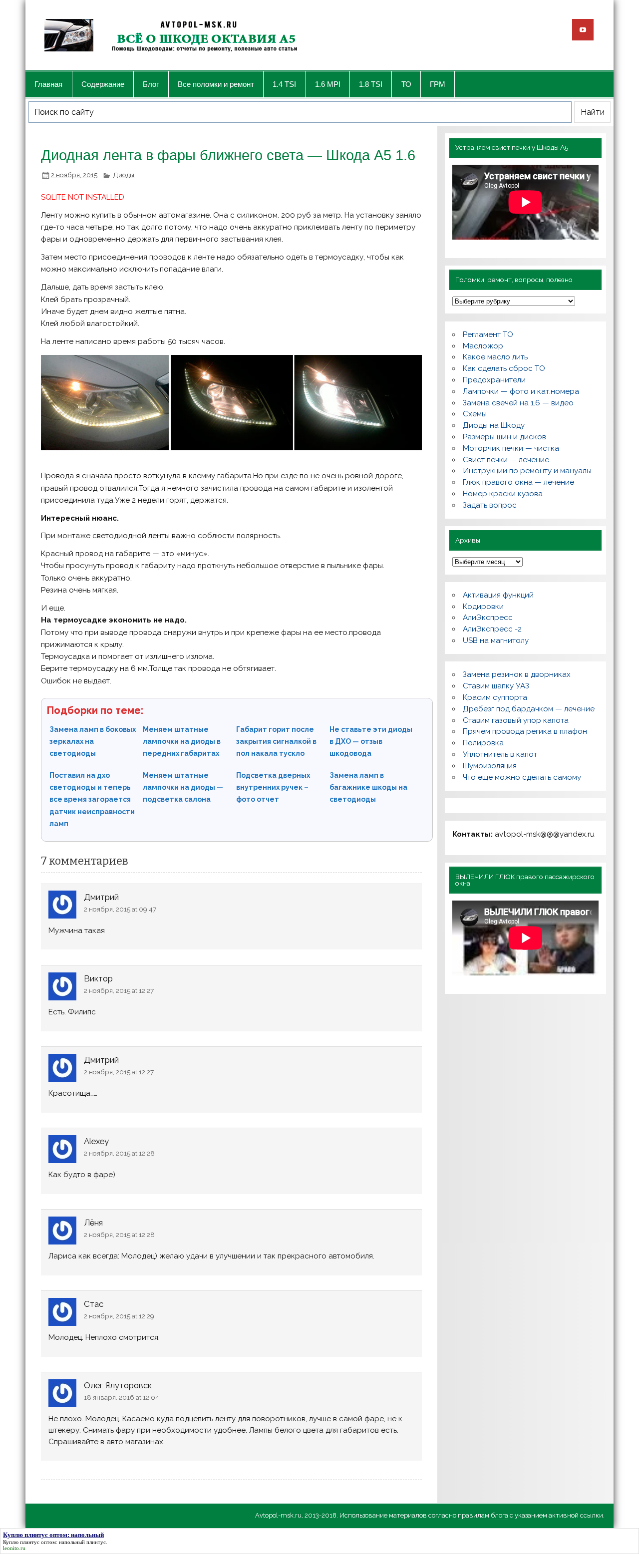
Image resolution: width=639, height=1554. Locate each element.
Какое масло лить (495, 356)
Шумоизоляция (490, 765)
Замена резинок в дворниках (517, 674)
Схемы (475, 413)
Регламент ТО (488, 334)
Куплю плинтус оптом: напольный (44, 1542)
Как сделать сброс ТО (504, 368)
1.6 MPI (327, 84)
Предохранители (494, 379)
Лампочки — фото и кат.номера (521, 391)
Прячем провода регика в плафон (525, 731)
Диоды (123, 175)
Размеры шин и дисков (504, 436)
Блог (151, 84)
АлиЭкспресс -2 (492, 628)
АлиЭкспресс (488, 617)
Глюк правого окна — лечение (518, 482)
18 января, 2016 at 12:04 (121, 1397)
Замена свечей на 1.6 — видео (518, 402)
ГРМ (437, 84)
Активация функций (498, 595)
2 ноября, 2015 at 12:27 (119, 990)
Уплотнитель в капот (500, 754)
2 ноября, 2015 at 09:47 (120, 909)
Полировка (483, 742)
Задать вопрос (490, 505)
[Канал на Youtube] (582, 29)
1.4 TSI (284, 84)
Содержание (102, 84)
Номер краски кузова (503, 493)
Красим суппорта (495, 697)
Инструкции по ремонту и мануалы (527, 470)
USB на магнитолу (496, 640)
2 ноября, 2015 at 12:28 (119, 1153)
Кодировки (483, 606)
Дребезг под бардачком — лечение (529, 708)
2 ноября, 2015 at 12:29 (119, 1316)
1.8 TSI (370, 84)
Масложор (483, 345)
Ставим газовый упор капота (516, 720)
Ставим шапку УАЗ (496, 685)
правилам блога (483, 1515)
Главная (48, 84)
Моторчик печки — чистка (511, 448)
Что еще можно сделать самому (522, 777)
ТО (406, 84)
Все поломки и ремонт (216, 84)
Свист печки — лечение (506, 459)
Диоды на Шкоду (494, 425)
